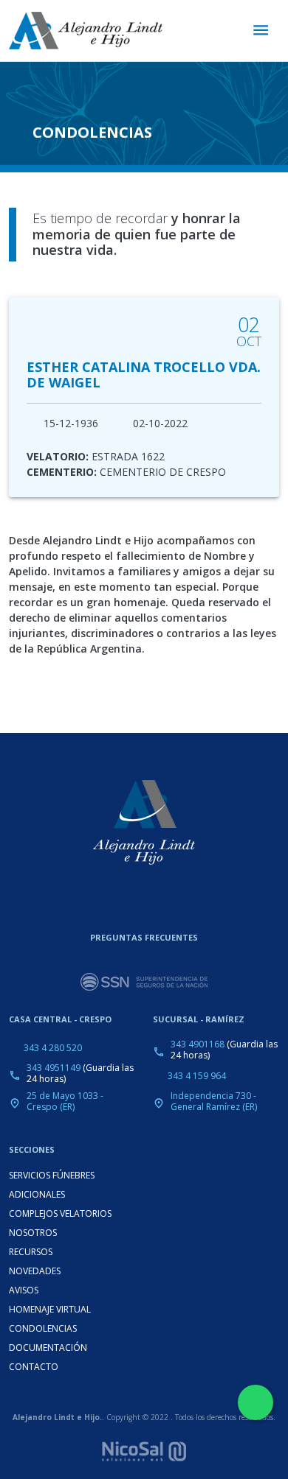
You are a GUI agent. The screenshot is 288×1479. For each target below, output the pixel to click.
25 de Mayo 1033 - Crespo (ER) (65, 1101)
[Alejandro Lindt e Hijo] (85, 30)
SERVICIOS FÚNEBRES (52, 1175)
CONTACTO (33, 1366)
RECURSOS (30, 1252)
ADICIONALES (37, 1194)
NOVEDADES (35, 1271)
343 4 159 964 (197, 1075)
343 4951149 (53, 1067)
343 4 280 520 (53, 1047)
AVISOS (23, 1290)
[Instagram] (132, 901)
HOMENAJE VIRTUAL (50, 1309)
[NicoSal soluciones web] (144, 1449)
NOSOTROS (33, 1232)
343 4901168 (197, 1044)
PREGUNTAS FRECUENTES (144, 937)
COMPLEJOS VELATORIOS (60, 1213)
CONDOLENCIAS (43, 1328)
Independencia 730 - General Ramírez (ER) (214, 1101)
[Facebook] (158, 901)
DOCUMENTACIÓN (48, 1347)
